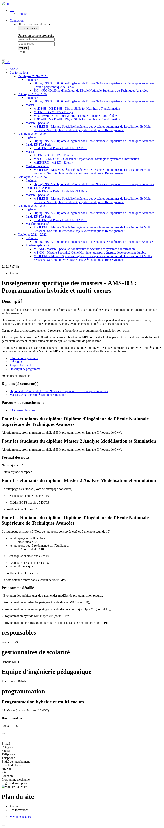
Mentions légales (20, 816)
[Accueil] (6, 3)
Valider (23, 47)
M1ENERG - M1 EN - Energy (53, 112)
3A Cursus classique (22, 410)
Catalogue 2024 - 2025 (32, 133)
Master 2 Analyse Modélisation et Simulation (38, 394)
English (22, 13)
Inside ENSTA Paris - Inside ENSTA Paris (60, 148)
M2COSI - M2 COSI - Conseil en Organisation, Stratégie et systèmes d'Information (86, 159)
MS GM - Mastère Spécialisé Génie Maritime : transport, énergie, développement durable (90, 252)
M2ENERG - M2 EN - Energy (53, 162)
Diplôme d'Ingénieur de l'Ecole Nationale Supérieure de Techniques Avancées (59, 391)
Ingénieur (32, 79)
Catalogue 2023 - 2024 (32, 177)
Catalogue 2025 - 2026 (32, 94)
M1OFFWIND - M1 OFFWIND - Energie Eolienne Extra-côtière (75, 115)
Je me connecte (28, 28)
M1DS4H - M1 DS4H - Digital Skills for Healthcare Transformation (77, 108)
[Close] (3, 733)
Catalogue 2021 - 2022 (32, 234)
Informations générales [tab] (24, 358)
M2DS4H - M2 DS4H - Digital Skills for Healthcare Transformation (77, 119)
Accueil (14, 69)
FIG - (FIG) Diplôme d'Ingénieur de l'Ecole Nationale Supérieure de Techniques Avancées (91, 90)
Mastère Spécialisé (37, 123)
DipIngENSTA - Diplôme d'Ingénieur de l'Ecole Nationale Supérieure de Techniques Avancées (94, 101)
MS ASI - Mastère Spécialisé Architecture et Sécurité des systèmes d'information (84, 249)
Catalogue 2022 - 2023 (32, 205)
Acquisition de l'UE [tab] (22, 365)
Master (30, 105)
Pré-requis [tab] (16, 361)
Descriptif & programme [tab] (25, 369)
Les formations (19, 72)
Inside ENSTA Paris (38, 144)
